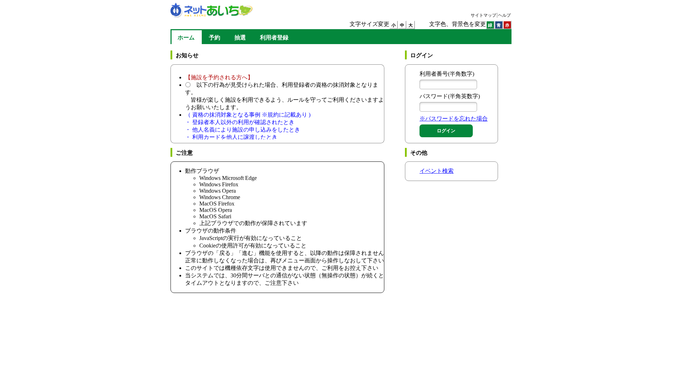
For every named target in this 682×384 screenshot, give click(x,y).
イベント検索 (437, 171)
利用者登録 (274, 37)
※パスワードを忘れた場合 (454, 119)
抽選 (240, 37)
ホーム (186, 39)
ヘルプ (504, 15)
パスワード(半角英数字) (450, 96)
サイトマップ (483, 15)
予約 (214, 37)
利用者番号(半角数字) (447, 74)
